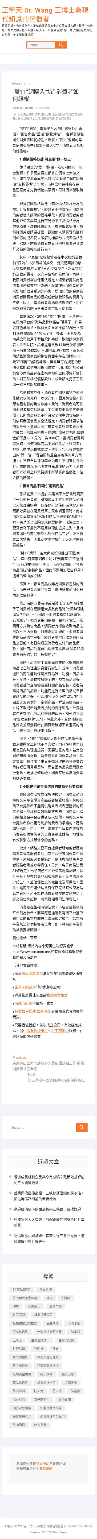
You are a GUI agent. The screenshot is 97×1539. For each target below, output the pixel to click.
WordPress (59, 1532)
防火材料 (19, 1391)
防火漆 (57, 1391)
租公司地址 (20, 1357)
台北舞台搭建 (26, 114)
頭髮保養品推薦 (51, 1408)
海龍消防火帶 (43, 114)
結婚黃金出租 (22, 1374)
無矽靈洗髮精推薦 (49, 1332)
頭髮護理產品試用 (52, 1416)
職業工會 (68, 1374)
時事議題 (19, 1315)
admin (28, 108)
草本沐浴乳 (20, 1382)
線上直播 (46, 1374)
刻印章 (66, 1298)
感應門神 (55, 1306)
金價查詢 (71, 1382)
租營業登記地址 (48, 1365)
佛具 (49, 1298)
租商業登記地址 (48, 1357)
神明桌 (38, 1348)
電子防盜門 (41, 1399)
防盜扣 (75, 1391)
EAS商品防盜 (21, 1289)
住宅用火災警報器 (25, 1298)
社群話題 (19, 1348)
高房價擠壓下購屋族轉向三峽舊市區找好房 (47, 1209)
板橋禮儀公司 (43, 1315)
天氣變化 (34, 1306)
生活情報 (44, 108)
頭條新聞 (65, 1399)
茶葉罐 (48, 1469)
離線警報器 (48, 118)
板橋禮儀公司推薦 (25, 1323)
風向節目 (19, 1425)
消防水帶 (74, 1323)
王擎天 (17, 1340)
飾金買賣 (40, 1425)
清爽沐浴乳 (20, 1332)
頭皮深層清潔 (64, 118)
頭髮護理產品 (22, 1416)
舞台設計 (17, 118)
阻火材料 (19, 1399)
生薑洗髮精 (66, 1340)
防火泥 (38, 1391)
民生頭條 (52, 1323)
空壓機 (41, 1464)
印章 (16, 1306)
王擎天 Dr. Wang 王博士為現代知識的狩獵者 (45, 14)
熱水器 (75, 1332)
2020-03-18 (24, 84)
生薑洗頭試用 (60, 114)
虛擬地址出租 (32, 118)
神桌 (56, 1348)
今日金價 (46, 1289)
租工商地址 (75, 114)
